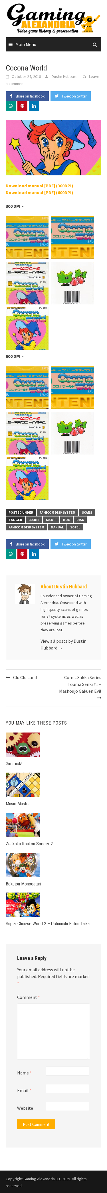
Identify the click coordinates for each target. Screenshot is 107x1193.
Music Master (18, 803)
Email (24, 1090)
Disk (80, 520)
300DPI (34, 520)
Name (24, 1073)
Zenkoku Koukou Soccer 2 (29, 843)
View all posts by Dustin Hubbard (63, 644)
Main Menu (25, 44)
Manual (57, 527)
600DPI (51, 520)
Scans (87, 512)
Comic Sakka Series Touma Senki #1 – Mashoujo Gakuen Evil (80, 684)
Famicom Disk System (57, 512)
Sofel (75, 527)
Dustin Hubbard (65, 76)
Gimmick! (14, 763)
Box (66, 520)
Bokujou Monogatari (23, 884)
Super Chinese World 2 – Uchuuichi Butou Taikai (48, 923)
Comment (28, 997)
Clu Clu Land (25, 677)
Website (25, 1108)
